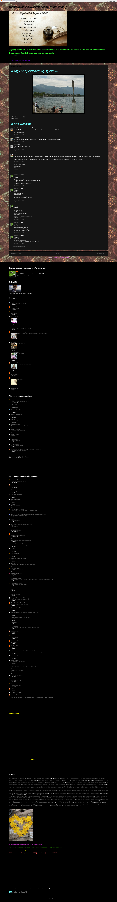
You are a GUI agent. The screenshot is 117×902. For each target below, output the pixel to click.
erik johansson (102, 782)
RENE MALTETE (26, 804)
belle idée (77, 778)
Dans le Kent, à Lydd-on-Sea (17, 569)
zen (79, 805)
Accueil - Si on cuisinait (17, 543)
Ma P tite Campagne (16, 539)
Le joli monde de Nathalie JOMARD (93, 790)
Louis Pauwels (20, 892)
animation (45, 778)
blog (99, 778)
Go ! (12, 647)
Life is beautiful (14, 641)
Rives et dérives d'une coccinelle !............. (21, 524)
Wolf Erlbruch (20, 379)
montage (79, 793)
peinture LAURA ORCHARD (57, 797)
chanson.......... (59, 780)
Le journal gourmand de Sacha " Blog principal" (23, 650)
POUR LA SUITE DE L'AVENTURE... (25, 318)
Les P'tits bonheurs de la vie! (18, 327)
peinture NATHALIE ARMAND (34, 799)
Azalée (15, 153)
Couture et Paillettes (16, 302)
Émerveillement (15, 312)
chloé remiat (80, 780)
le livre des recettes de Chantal (18, 558)
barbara (67, 778)
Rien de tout (14, 683)
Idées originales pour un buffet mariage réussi (21, 540)
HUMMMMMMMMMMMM (91, 784)
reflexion (19, 804)
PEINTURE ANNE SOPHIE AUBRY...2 (81, 794)
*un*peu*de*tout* (15, 553)
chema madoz (74, 780)
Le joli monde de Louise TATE (51, 788)
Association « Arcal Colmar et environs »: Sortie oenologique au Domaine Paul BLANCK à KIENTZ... (32, 579)
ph (90, 801)
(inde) (10, 778)
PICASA (67, 802)
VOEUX (60, 805)
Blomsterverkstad (15, 352)
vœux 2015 (65, 805)
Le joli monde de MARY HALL (34, 790)
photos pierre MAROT (60, 802)
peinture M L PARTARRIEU (69, 797)
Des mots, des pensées (16, 414)
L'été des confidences (15, 520)
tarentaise (81, 804)
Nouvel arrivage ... (15, 614)
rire (36, 804)
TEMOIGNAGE (95, 804)
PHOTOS (34, 802)
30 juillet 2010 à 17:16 (19, 161)
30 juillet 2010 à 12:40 (19, 141)
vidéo (40, 805)
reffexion (15, 804)
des (52, 782)
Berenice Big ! (14, 316)
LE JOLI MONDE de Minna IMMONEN (64, 790)
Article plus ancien (101, 253)
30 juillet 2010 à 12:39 (19, 134)
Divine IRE (13, 632)
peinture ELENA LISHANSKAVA (65, 796)
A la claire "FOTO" (15, 388)
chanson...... (51, 780)
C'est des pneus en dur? (16, 685)
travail (101, 804)
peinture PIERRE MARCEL (96, 799)
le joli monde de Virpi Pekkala (91, 791)
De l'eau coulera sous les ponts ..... (18, 481)
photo (16, 118)
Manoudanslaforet (15, 499)
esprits (14, 889)
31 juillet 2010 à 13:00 (19, 243)
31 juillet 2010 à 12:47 (19, 185)
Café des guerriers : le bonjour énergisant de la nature (22, 545)
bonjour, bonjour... (15, 559)
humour (100, 784)
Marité (15, 144)
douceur (84, 782)
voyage (70, 805)
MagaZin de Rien (15, 631)
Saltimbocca (13, 574)
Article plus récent (16, 253)
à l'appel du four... (14, 486)
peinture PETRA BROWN (69, 799)
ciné (91, 780)
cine (86, 780)
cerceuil (20, 780)
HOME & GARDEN (15, 424)
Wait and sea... (14, 642)
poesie (72, 802)
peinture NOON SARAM (45, 799)
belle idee (72, 778)
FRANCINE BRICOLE (16, 578)
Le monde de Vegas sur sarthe (18, 307)
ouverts (56, 889)
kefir (10, 787)
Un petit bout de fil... (16, 665)
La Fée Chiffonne (15, 636)
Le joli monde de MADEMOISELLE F (65, 788)
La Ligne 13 (14, 404)
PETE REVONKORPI (85, 801)
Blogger (66, 898)
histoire (68, 784)
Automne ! (13, 435)
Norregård (13, 342)
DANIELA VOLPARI (40, 782)
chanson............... (66, 780)
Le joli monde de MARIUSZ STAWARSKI (20, 790)
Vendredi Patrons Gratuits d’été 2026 (19, 515)
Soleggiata (13, 504)
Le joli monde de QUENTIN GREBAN (50, 791)
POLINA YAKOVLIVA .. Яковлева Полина (82, 802)
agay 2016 (34, 778)
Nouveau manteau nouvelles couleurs (19, 584)
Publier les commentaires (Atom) (61, 257)
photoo (29, 802)
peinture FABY (98, 796)
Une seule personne (15, 440)
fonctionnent (39, 889)
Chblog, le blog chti (16, 607)
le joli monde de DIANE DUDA (85, 787)
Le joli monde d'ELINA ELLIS (30, 787)
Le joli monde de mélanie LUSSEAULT (49, 790)
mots (98, 793)
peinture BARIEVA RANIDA (95, 794)
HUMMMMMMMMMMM (81, 784)
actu (29, 778)
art (58, 778)
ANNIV (55, 778)
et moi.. (19, 784)
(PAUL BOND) (15, 778)
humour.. (11, 785)
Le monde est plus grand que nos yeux (20, 617)
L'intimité (13, 619)
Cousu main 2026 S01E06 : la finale (18, 303)
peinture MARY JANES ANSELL (21, 799)
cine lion (96, 780)
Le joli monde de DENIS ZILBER (72, 787)
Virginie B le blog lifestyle (17, 509)
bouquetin (104, 778)
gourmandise (62, 784)
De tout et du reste (15, 429)
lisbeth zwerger (37, 793)
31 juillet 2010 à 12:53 (19, 219)
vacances (19, 805)
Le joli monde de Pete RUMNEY (36, 791)
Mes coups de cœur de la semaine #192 (19, 425)
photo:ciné (24, 802)
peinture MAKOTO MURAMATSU (82, 797)
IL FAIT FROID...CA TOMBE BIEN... (18, 661)
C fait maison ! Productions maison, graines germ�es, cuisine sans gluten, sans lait (32, 697)
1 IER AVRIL (22, 778)
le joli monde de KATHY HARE (27, 788)
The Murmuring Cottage (17, 670)
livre (42, 793)
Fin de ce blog (14, 313)
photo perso (17, 802)
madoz (45, 793)
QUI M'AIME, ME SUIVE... (16, 680)
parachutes (29, 889)
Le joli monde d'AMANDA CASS (18, 787)
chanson (30, 780)
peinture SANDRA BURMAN (19, 801)
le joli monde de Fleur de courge (98, 787)
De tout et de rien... (15, 434)
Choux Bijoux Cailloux (16, 583)
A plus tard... (13, 550)
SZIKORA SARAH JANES (70, 804)
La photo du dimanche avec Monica (18, 495)
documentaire (79, 782)
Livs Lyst (13, 419)
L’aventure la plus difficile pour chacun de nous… (21, 328)
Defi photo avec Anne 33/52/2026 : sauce (20, 401)
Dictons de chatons (15, 308)
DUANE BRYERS (91, 782)
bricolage (10, 780)
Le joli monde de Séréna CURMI (65, 791)
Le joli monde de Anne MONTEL (44, 787)
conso (15, 782)
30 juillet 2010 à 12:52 (19, 150)
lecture (29, 793)
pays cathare (31, 794)
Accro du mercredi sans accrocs (24, 364)
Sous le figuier (14, 655)
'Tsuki (15, 137)
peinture (37, 794)
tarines (86, 804)
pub (93, 802)
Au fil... (12, 484)
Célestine (13, 519)
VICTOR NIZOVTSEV (26, 805)
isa (69, 785)
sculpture (49, 804)
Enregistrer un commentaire (18, 246)
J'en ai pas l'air (14, 626)
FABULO (13, 548)
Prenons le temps (15, 568)
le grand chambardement (17, 399)
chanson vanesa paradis (43, 780)
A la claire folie (14, 362)
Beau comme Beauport (16, 406)
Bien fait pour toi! (15, 679)
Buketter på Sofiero (21, 353)
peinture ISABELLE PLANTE (21, 797)
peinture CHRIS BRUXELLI (31, 796)
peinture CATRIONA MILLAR (19, 796)
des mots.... (68, 782)
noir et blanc (19, 794)
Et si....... (12, 525)
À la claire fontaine (15, 378)
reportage (32, 804)
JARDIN (84, 785)
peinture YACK (44, 794)
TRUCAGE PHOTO (12, 805)
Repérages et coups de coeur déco (18, 450)
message (56, 793)
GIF (57, 784)
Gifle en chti (13, 609)
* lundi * (12, 555)
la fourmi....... (17, 174)
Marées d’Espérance (15, 505)
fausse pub (30, 784)
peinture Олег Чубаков (64, 801)
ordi (27, 794)
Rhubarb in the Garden (16, 588)
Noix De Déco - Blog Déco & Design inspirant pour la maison (26, 449)
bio (96, 778)
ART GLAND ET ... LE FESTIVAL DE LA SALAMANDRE (23, 564)
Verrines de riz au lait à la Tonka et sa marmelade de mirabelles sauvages (27, 652)
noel (14, 794)
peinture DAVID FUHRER (42, 796)
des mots (57, 782)
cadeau (15, 780)
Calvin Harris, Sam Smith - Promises (19, 430)
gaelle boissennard (37, 784)
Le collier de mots (14, 374)
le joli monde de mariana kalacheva (93, 788)
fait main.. (24, 784)
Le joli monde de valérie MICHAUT (78, 791)
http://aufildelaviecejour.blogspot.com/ (37, 7)
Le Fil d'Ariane (14, 439)
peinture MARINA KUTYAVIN (95, 797)
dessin (73, 782)
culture (33, 782)
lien (32, 793)
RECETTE (99, 802)
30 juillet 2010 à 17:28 (19, 171)
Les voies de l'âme (15, 479)
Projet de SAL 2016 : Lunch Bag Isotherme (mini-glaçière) (23, 666)
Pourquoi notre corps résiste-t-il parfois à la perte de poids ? (24, 510)
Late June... (13, 657)
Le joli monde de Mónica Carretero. (79, 790)
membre (51, 793)
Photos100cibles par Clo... (17, 675)
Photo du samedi (14, 500)
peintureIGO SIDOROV (75, 801)
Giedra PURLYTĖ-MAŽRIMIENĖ (48, 784)
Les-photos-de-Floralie (16, 494)
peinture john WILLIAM (34, 797)
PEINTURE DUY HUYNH (52, 796)
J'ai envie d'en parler (16, 692)
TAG (77, 804)
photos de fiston (42, 802)
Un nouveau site (14, 637)
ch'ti (24, 780)
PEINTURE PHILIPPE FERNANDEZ (82, 799)
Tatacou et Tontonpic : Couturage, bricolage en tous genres (25, 612)
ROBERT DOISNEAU (42, 804)
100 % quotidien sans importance (19, 645)
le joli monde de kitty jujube (39, 788)
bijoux (93, 778)
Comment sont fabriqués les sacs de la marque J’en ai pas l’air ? (25, 627)
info (66, 785)
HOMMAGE (73, 784)
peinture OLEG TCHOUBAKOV (58, 799)
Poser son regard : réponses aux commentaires (21, 491)
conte (19, 782)
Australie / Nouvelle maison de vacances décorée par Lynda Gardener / (32, 333)
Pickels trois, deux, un (15, 594)
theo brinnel (14, 622)
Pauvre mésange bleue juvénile (18, 535)
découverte (48, 782)
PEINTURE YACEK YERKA (54, 801)
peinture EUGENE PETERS (89, 796)
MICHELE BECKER (71, 793)
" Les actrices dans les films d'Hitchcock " (19, 604)
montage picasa (85, 793)
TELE (89, 804)
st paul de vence (61, 804)
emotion (96, 782)
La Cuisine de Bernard (16, 573)
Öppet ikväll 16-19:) (21, 343)
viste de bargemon (46, 805)
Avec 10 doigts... (15, 593)
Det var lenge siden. (15, 420)
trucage (104, 804)
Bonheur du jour (15, 489)
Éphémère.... (13, 389)
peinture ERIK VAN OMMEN (77, 796)
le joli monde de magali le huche (80, 788)
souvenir (54, 804)
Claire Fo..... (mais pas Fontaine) (22, 127)
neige (10, 794)
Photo (12, 589)
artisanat (62, 778)
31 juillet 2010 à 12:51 (19, 201)
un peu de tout (17, 164)
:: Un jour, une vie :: (16, 688)
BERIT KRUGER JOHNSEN (86, 778)
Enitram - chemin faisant (17, 534)
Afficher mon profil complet (22, 275)
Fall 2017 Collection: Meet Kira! (17, 445)
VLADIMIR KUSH (54, 805)
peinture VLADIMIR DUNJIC (31, 801)
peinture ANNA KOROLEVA (54, 794)
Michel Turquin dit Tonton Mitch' (19, 602)
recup (104, 802)
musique (104, 793)
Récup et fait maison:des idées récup (20, 598)
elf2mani (13, 563)
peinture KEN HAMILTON (45, 797)
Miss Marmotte (14, 529)
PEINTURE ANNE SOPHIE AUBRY (66, 794)
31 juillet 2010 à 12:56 (19, 232)
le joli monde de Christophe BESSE (58, 787)
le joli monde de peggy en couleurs (22, 791)
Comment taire (14, 373)
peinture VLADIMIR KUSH (42, 801)
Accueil (58, 253)
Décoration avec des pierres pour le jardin (20, 599)
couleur (29, 782)
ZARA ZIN (75, 805)
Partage (12, 416)
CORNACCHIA (24, 782)
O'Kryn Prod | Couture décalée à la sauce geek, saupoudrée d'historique (28, 514)
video (33, 805)
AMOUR (38, 778)
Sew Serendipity (15, 444)
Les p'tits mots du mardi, (16, 530)
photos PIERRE (51, 802)
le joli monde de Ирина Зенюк (20, 793)
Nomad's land (14, 660)
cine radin (101, 780)
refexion (10, 804)
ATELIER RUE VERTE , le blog (18, 332)
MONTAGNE (93, 793)
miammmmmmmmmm (63, 793)
